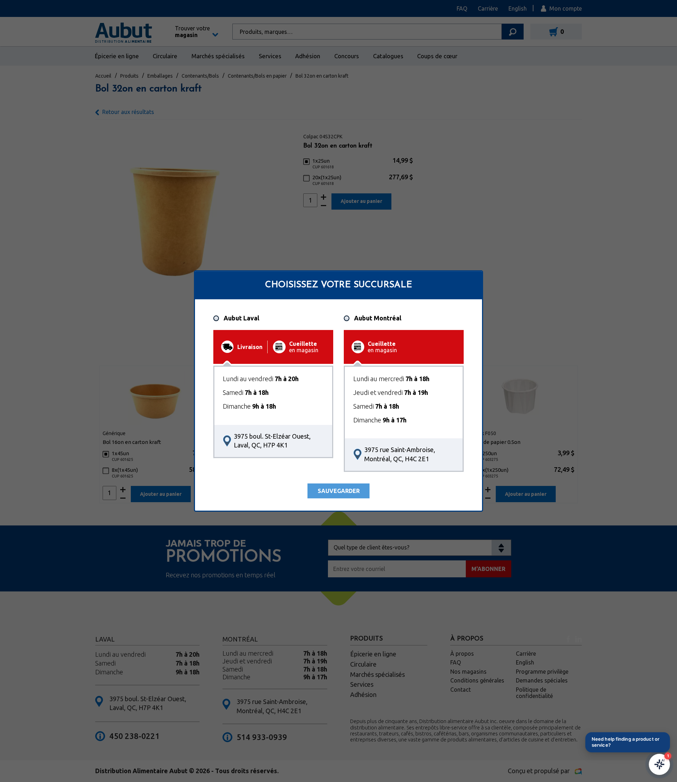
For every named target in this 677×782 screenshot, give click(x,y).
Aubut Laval (241, 318)
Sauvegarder (339, 491)
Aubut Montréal (377, 318)
